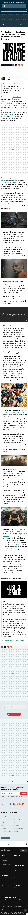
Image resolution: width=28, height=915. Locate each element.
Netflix (3, 822)
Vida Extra (16, 860)
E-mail (22, 65)
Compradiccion (5, 892)
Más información (21, 913)
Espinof (16, 870)
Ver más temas (5, 838)
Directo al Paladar (5, 877)
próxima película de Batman (13, 531)
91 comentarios (7, 65)
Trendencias (4, 887)
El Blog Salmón (17, 887)
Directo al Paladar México (7, 906)
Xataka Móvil (4, 860)
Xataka (3, 858)
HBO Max (4, 828)
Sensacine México (18, 902)
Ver (15, 714)
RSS (20, 804)
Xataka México (5, 899)
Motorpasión (17, 877)
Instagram (16, 804)
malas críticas (5, 103)
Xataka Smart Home (6, 864)
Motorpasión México (18, 906)
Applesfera (4, 862)
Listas (15, 822)
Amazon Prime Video (19, 817)
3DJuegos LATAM (17, 899)
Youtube (13, 804)
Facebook (13, 65)
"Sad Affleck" (11, 549)
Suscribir (23, 793)
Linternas (16, 831)
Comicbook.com (19, 641)
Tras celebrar (17, 97)
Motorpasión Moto (18, 880)
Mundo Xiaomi (5, 866)
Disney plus (4, 819)
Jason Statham (20, 24)
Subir (22, 850)
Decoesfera (4, 890)
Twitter (16, 65)
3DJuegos (16, 858)
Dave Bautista (12, 24)
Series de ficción (6, 817)
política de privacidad (19, 796)
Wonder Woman (17, 644)
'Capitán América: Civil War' (9, 182)
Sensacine (16, 868)
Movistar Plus (17, 819)
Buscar (26, 844)
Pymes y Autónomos (18, 890)
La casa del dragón (18, 828)
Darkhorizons (8, 641)
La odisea (16, 825)
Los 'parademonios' (17, 417)
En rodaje (9, 644)
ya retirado (15, 301)
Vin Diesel (5, 24)
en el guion (13, 544)
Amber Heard (22, 480)
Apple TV (4, 825)
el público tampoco (7, 105)
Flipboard (19, 65)
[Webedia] (6, 851)
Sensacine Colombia (18, 904)
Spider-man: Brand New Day (7, 832)
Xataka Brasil (4, 902)
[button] (12, 78)
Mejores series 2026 (15, 782)
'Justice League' (9, 114)
